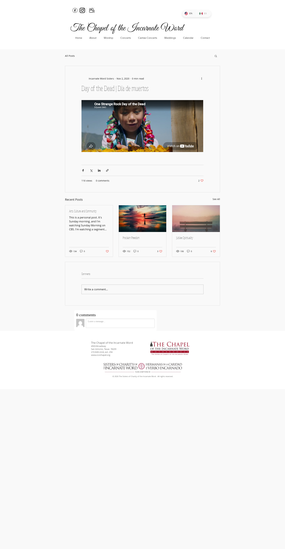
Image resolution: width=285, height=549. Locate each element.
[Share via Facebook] (83, 170)
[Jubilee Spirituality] (196, 218)
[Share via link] (107, 170)
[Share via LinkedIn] (99, 170)
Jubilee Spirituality (184, 238)
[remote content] (142, 126)
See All (216, 199)
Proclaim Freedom (131, 238)
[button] (215, 56)
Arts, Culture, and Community (83, 211)
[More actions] (202, 78)
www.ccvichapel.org (100, 354)
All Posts (70, 55)
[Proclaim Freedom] (142, 218)
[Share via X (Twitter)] (91, 170)
